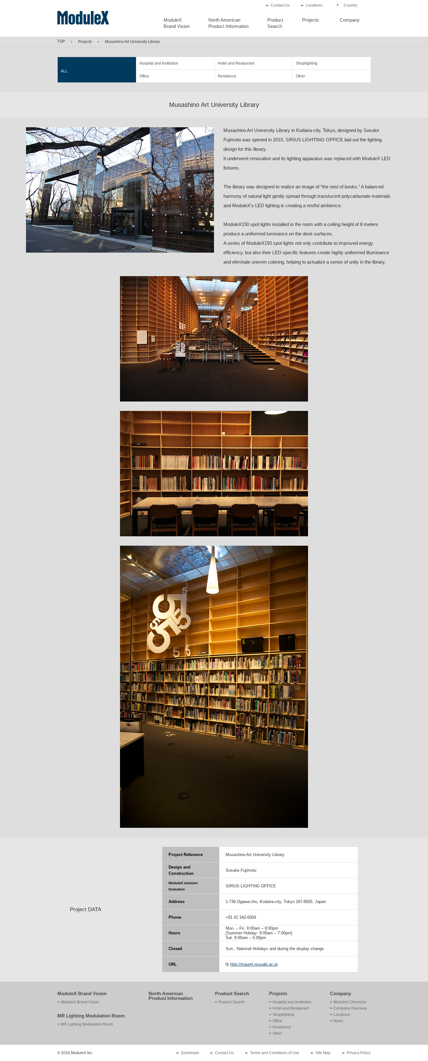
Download (190, 1053)
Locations (314, 5)
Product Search (232, 993)
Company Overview (350, 1008)
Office (144, 76)
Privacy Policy (359, 1053)
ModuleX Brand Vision (82, 993)
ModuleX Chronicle (349, 1002)
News (338, 1021)
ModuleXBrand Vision (177, 23)
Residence (227, 76)
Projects (310, 20)
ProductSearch (275, 23)
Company (350, 20)
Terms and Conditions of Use (274, 1053)
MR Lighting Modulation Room (91, 1015)
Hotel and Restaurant (236, 63)
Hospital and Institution (158, 63)
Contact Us (280, 5)
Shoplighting (306, 63)
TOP (61, 41)
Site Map (323, 1053)
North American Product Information (171, 996)
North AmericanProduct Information (228, 23)
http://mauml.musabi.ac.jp (254, 964)
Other (300, 76)
